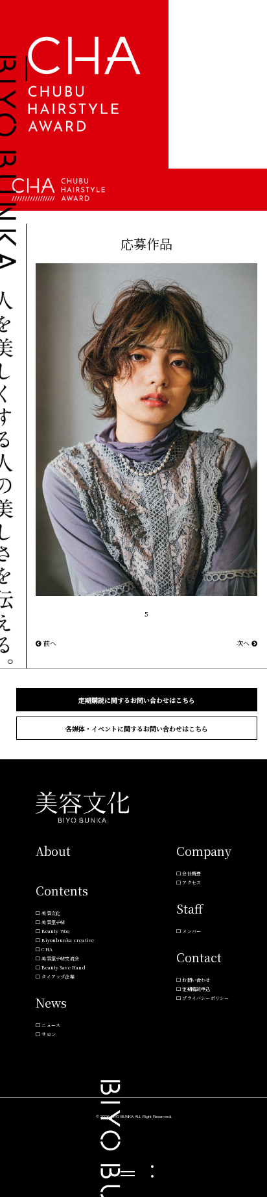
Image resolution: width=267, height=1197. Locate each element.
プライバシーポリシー (205, 998)
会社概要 (191, 873)
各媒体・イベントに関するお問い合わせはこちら (136, 728)
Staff (189, 908)
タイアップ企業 (57, 976)
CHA (46, 949)
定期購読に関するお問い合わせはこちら (136, 700)
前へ (48, 643)
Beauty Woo (55, 931)
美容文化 (50, 913)
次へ (244, 643)
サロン (48, 1034)
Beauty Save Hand (63, 967)
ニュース (50, 1025)
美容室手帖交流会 (60, 958)
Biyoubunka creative (67, 940)
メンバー (191, 931)
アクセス (191, 882)
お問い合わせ (196, 980)
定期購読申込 (196, 989)
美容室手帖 (53, 922)
